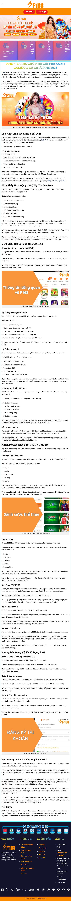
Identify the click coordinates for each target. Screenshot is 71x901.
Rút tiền (42, 854)
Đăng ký (42, 845)
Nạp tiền (42, 851)
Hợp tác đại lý (26, 862)
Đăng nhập (43, 848)
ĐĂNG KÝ (29, 12)
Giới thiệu (24, 865)
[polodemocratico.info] (35, 4)
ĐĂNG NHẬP (42, 12)
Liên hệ (24, 874)
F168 (3, 72)
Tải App (42, 858)
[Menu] (2, 4)
